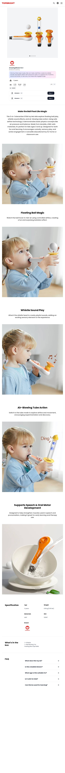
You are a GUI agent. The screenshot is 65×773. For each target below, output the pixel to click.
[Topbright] (12, 63)
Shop (50, 93)
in (54, 84)
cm (51, 84)
